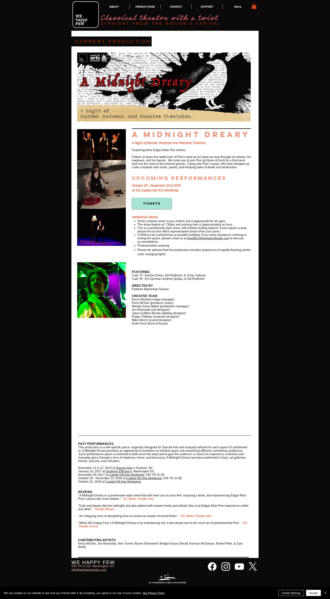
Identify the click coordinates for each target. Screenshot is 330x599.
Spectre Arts (124, 467)
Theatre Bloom (104, 509)
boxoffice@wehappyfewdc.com (208, 238)
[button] (254, 6)
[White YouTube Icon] (239, 566)
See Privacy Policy (154, 593)
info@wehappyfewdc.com (89, 569)
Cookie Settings (291, 593)
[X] (253, 566)
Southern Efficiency (119, 471)
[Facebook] (212, 566)
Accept (313, 593)
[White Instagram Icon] (225, 566)
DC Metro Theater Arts (196, 516)
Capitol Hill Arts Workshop (144, 478)
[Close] (325, 593)
